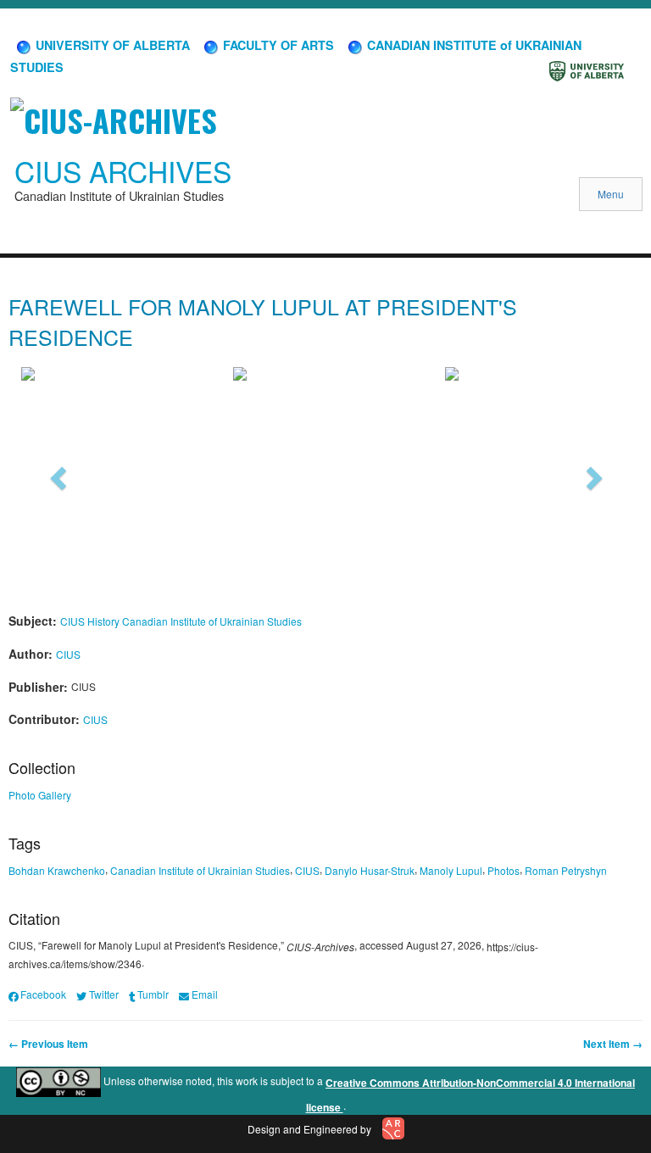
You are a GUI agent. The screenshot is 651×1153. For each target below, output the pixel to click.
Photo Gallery (39, 795)
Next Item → (613, 1043)
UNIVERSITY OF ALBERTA (111, 44)
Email (204, 994)
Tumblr (153, 994)
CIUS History (90, 621)
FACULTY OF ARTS (277, 44)
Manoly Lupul (451, 870)
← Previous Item (48, 1043)
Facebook (43, 994)
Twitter (103, 994)
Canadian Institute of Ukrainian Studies (212, 621)
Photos (503, 870)
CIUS (68, 654)
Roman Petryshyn (566, 870)
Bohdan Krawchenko (56, 870)
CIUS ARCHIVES (122, 171)
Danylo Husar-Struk (370, 870)
